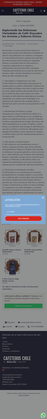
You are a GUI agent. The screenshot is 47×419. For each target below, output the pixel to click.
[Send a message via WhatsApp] (43, 415)
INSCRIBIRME (23, 218)
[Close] (43, 197)
